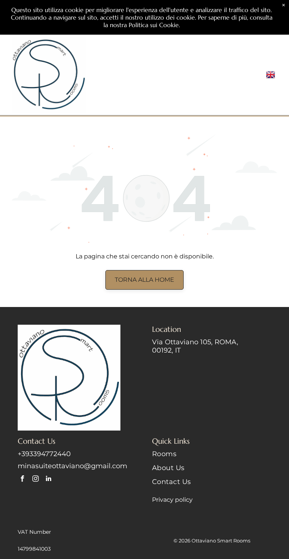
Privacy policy (172, 499)
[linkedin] (48, 479)
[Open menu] (251, 74)
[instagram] (35, 479)
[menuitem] (212, 457)
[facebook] (22, 479)
